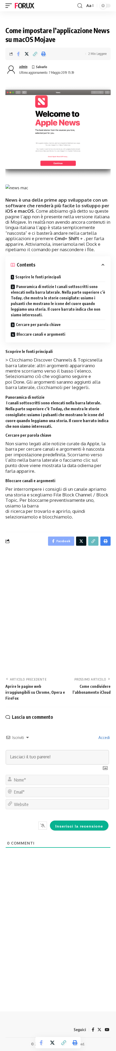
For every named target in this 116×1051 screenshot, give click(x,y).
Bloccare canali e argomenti (40, 334)
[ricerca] (80, 6)
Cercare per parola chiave (38, 324)
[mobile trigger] (10, 5)
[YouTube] (107, 1029)
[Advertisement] (58, 613)
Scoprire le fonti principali (38, 277)
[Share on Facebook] (18, 54)
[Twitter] (99, 1029)
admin (23, 67)
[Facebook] (92, 1029)
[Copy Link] (35, 54)
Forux (24, 5)
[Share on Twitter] (26, 54)
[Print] (43, 54)
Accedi (103, 737)
